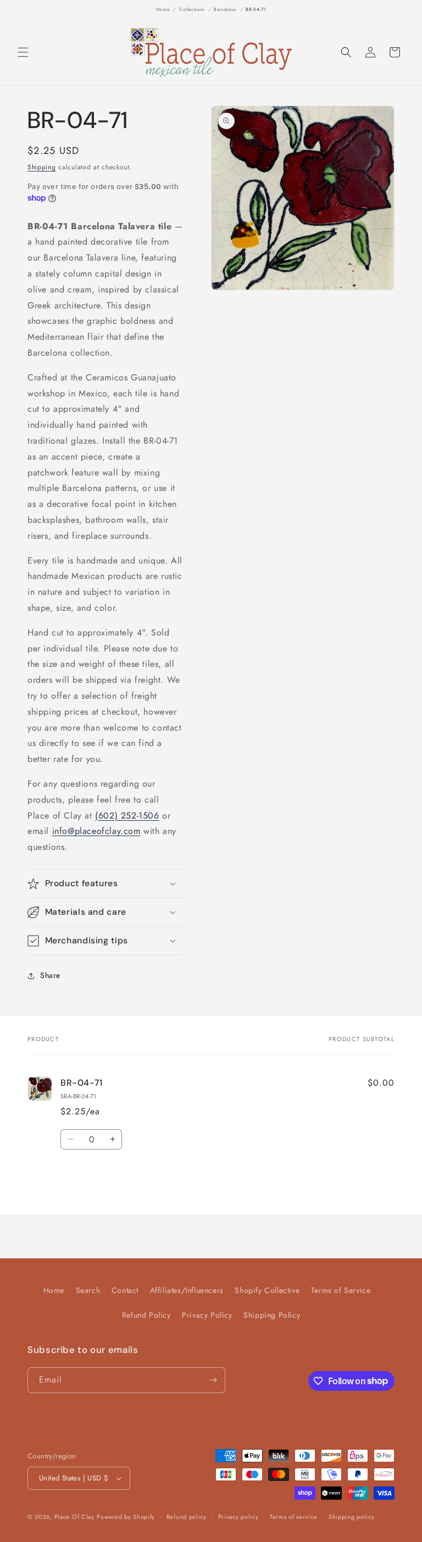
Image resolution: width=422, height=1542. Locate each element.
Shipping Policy (271, 1314)
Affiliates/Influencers (187, 1290)
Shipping (41, 167)
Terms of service (293, 1516)
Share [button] (50, 975)
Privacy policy (238, 1516)
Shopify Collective (267, 1290)
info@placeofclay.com (96, 831)
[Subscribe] (213, 1380)
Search (88, 1290)
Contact (125, 1290)
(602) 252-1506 (127, 815)
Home (162, 9)
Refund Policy (146, 1314)
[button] (23, 52)
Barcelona (225, 9)
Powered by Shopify (126, 1516)
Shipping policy (352, 1516)
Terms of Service (341, 1290)
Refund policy (186, 1516)
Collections (191, 9)
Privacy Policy (207, 1314)
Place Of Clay (74, 1516)
